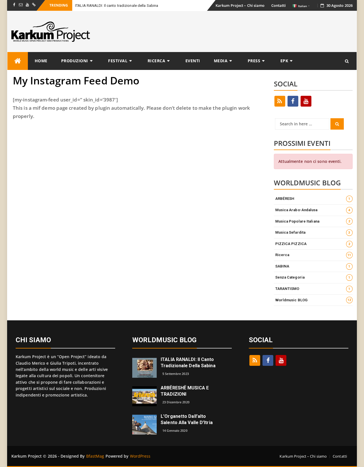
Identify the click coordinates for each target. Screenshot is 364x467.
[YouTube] (306, 101)
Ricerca (157, 60)
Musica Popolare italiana (312, 221)
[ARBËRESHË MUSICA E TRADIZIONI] (144, 395)
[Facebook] (293, 101)
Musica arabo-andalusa (312, 210)
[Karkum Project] (17, 61)
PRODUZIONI (74, 60)
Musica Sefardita (312, 232)
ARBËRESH (312, 198)
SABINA (312, 266)
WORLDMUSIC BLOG (164, 340)
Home (41, 60)
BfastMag (95, 456)
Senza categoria (312, 277)
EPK (284, 60)
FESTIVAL (117, 60)
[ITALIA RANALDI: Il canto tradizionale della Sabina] (144, 367)
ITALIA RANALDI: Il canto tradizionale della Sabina (116, 5)
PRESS (254, 60)
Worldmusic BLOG (313, 300)
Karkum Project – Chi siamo (240, 5)
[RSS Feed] (279, 101)
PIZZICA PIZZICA (312, 244)
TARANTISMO (312, 289)
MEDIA (221, 60)
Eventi (192, 60)
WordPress (140, 456)
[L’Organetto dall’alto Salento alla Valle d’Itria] (144, 424)
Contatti (278, 5)
